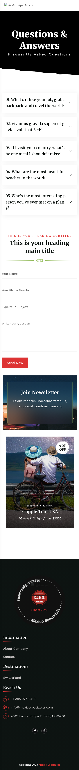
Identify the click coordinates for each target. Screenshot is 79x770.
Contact (9, 656)
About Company (15, 648)
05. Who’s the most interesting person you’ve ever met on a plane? (36, 202)
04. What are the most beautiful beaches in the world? (35, 175)
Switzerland (12, 677)
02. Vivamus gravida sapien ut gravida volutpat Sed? (36, 126)
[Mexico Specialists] (18, 5)
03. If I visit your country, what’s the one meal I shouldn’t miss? (36, 150)
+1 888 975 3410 (23, 699)
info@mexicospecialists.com (32, 707)
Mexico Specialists (49, 764)
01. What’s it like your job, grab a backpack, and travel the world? (36, 102)
